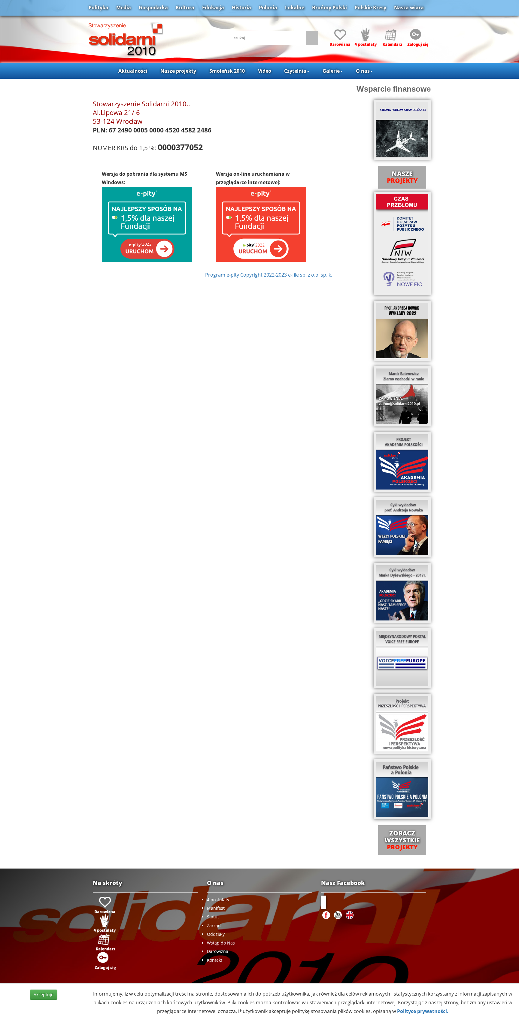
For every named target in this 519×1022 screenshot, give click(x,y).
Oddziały (216, 934)
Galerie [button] (331, 71)
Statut (213, 917)
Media (123, 7)
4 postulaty (218, 899)
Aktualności (132, 71)
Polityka (98, 7)
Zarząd (214, 925)
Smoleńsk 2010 (227, 71)
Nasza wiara (409, 7)
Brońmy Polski (329, 7)
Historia (241, 7)
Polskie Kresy (370, 7)
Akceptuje (43, 994)
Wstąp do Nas (221, 943)
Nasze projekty (178, 71)
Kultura (185, 7)
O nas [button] (363, 71)
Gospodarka (153, 7)
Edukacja (213, 7)
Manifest (216, 908)
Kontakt (214, 960)
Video (264, 71)
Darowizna (217, 951)
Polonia (268, 7)
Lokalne (294, 7)
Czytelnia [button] (295, 71)
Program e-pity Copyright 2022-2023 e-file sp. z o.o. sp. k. (268, 274)
